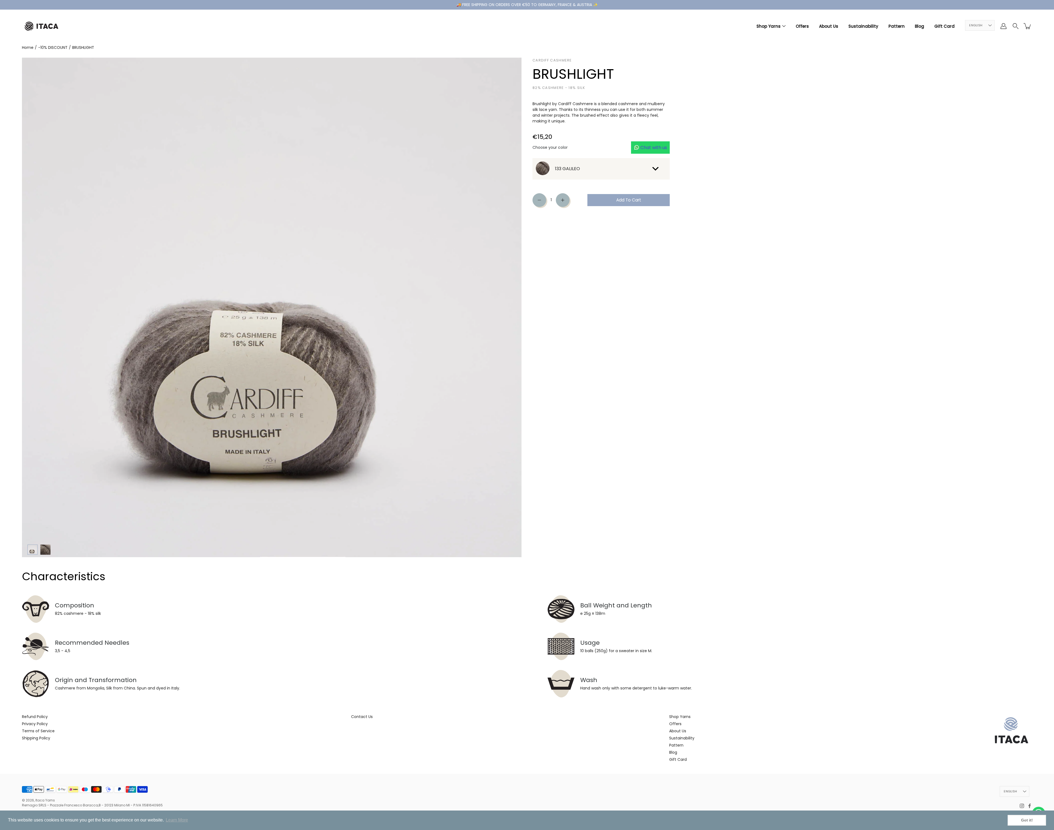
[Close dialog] (584, 322)
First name (483, 423)
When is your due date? (497, 446)
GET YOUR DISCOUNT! (527, 471)
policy (532, 502)
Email (534, 423)
